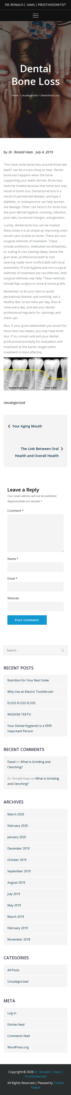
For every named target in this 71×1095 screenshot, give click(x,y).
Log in (11, 1013)
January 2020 (16, 837)
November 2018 (18, 939)
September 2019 (19, 871)
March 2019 (15, 917)
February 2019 (17, 928)
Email (12, 578)
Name (12, 559)
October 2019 (17, 860)
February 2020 (17, 826)
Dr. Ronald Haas (21, 152)
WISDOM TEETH (19, 714)
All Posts (13, 970)
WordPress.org (18, 1047)
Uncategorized (14, 402)
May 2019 (14, 905)
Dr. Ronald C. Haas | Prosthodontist (35, 5)
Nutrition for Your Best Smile (28, 680)
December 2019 (18, 848)
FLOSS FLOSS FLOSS (21, 703)
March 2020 (15, 814)
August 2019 (16, 882)
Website (13, 598)
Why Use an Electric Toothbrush (30, 692)
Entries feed (15, 1024)
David (11, 762)
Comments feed (18, 1036)
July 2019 (13, 894)
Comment (15, 511)
